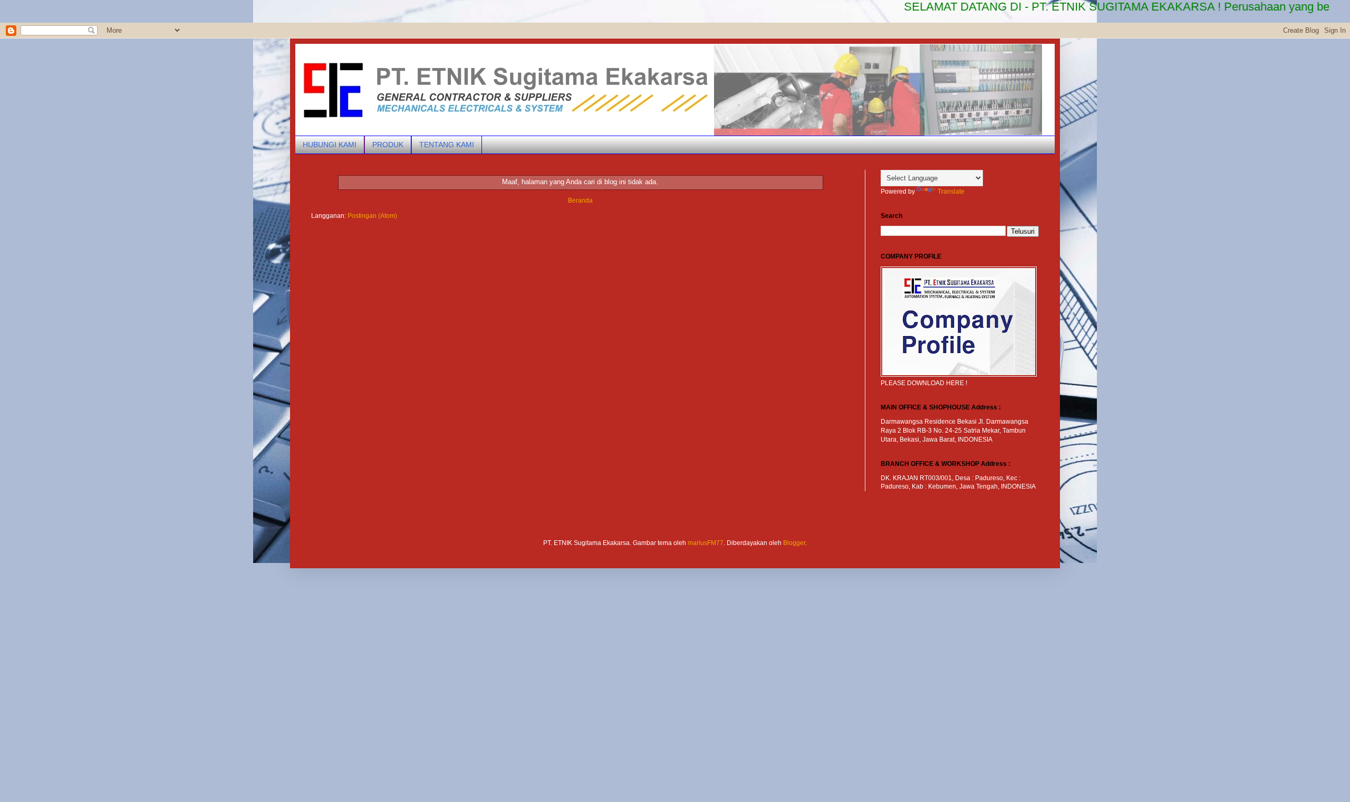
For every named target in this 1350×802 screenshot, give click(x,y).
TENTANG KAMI (446, 144)
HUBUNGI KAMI (329, 144)
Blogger (794, 543)
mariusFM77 (706, 543)
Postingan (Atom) (372, 215)
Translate (951, 191)
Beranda (580, 200)
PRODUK (387, 144)
